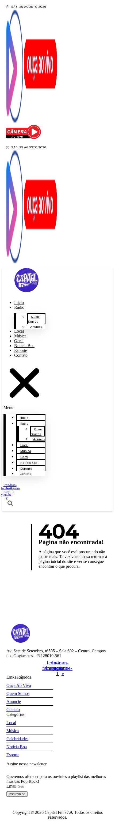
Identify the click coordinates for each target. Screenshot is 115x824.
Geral (24, 457)
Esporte (26, 469)
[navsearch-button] (10, 504)
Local (24, 445)
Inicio (24, 418)
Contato (21, 355)
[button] (24, 386)
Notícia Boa (28, 463)
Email (11, 786)
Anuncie (36, 327)
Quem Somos (34, 319)
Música (25, 451)
